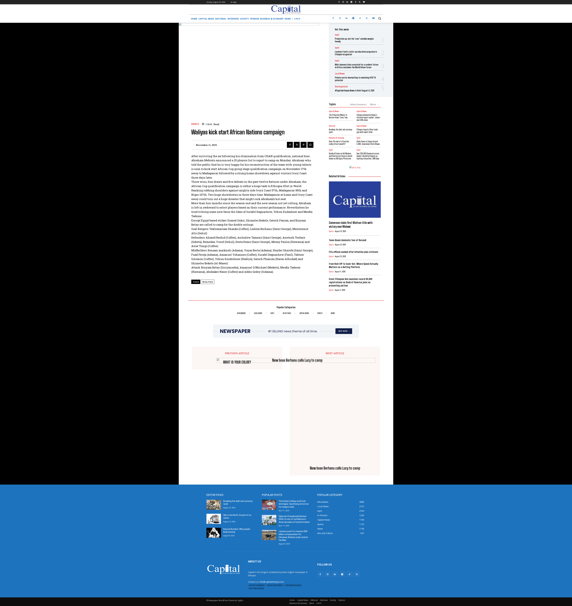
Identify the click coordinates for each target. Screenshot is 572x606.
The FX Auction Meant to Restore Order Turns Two (338, 116)
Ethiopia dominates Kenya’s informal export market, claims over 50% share (368, 117)
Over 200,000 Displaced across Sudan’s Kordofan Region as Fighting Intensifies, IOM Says (368, 156)
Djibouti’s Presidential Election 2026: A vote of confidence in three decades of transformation (294, 519)
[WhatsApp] (310, 145)
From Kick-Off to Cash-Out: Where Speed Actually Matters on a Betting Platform (353, 265)
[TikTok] (355, 2)
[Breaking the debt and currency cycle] (213, 505)
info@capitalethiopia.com (271, 581)
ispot (337, 35)
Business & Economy (336, 138)
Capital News (334, 111)
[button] (379, 18)
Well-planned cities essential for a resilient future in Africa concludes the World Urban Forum (356, 66)
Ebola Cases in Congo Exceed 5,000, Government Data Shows (368, 142)
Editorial (332, 126)
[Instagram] (343, 2)
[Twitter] (359, 2)
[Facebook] (339, 2)
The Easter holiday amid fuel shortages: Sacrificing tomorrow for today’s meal (294, 504)
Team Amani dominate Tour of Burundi (347, 240)
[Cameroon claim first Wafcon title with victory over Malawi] (355, 199)
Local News (340, 73)
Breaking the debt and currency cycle (340, 130)
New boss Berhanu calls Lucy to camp (335, 468)
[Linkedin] (347, 2)
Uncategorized (341, 86)
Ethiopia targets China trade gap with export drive (367, 130)
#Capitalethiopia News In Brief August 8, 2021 (354, 90)
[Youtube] (364, 2)
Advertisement (358, 104)
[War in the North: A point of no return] (213, 519)
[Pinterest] (304, 145)
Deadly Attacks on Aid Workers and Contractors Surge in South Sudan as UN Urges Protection (340, 156)
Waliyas (207, 282)
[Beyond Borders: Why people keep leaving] (213, 533)
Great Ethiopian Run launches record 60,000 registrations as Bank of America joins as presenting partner (350, 282)
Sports (195, 124)
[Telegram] (351, 2)
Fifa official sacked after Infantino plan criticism (353, 251)
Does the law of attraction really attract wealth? (339, 142)
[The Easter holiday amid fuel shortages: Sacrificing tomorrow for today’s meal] (269, 505)
